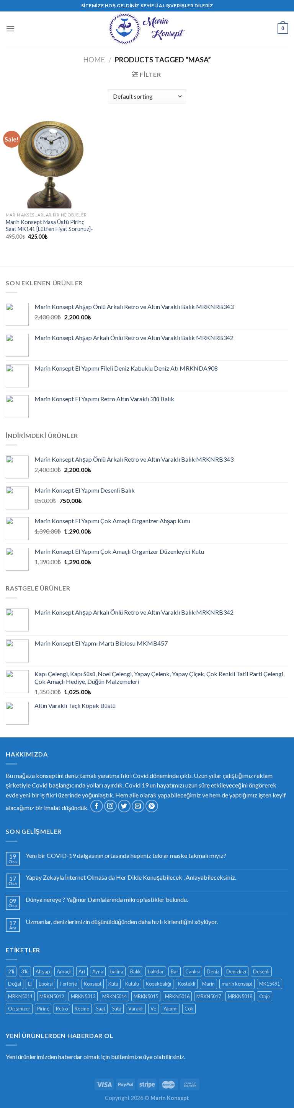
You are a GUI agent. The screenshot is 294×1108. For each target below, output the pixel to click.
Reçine (82, 1008)
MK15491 (269, 984)
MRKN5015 (146, 996)
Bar (174, 971)
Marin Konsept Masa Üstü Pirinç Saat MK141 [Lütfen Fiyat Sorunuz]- (49, 226)
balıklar (156, 971)
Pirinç (43, 1008)
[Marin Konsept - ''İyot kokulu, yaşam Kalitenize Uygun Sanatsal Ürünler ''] (147, 29)
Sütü (116, 1008)
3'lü (25, 971)
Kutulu (132, 984)
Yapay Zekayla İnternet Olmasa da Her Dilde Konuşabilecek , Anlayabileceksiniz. (131, 877)
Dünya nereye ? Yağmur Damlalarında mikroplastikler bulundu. (107, 899)
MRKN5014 (114, 996)
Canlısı (192, 971)
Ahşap (43, 971)
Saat (100, 1008)
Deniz (213, 971)
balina (116, 971)
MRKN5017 (208, 996)
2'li (11, 971)
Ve (153, 1008)
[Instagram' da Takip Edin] (110, 806)
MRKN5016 (177, 996)
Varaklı (136, 1008)
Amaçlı (64, 971)
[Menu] (10, 28)
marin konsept (237, 984)
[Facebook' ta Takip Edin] (96, 806)
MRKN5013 (83, 996)
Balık (135, 971)
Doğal (14, 984)
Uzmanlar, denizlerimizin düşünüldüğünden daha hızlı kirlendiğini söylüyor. (122, 921)
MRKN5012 (51, 996)
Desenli (261, 971)
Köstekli (186, 984)
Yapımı (170, 1008)
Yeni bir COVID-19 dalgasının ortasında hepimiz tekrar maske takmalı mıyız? (126, 855)
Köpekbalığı (158, 984)
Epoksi (46, 984)
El (30, 984)
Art (81, 971)
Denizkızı (236, 971)
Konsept (92, 984)
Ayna (97, 971)
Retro (62, 1008)
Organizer (19, 1008)
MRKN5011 (20, 996)
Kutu (113, 984)
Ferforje (68, 984)
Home (94, 59)
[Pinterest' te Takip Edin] (151, 806)
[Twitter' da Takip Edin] (124, 806)
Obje (264, 996)
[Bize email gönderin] (138, 806)
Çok (189, 1008)
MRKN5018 (240, 996)
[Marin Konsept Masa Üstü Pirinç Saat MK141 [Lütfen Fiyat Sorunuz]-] (50, 163)
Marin (208, 984)
